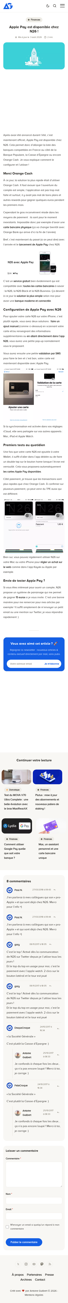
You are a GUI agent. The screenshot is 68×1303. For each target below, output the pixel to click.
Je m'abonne (51, 663)
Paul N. (18, 917)
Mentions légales (34, 1295)
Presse (49, 1274)
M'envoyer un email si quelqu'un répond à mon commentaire (34, 1227)
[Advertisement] (34, 102)
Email (9, 1209)
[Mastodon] (42, 1264)
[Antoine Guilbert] (8, 8)
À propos (18, 1274)
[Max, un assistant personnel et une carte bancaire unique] (51, 826)
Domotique (14, 790)
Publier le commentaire (24, 1242)
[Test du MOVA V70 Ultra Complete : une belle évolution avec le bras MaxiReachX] (16, 777)
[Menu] (62, 5)
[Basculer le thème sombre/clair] (48, 6)
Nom (9, 1194)
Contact (40, 1279)
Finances (35, 19)
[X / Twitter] (18, 1264)
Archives (26, 1279)
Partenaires (34, 1274)
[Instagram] (26, 1264)
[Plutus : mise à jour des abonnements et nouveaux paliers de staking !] (47, 777)
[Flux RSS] (50, 1264)
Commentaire (13, 1158)
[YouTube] (34, 1264)
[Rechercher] (54, 6)
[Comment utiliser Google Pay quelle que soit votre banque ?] (17, 826)
